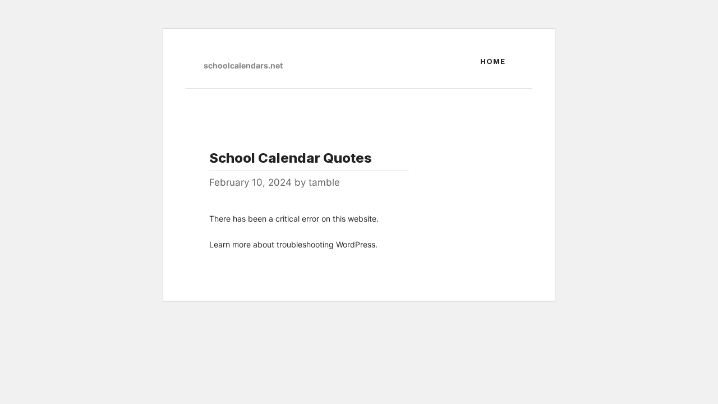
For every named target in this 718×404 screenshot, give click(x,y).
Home (492, 61)
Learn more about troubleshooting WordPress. (293, 244)
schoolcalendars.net (243, 65)
